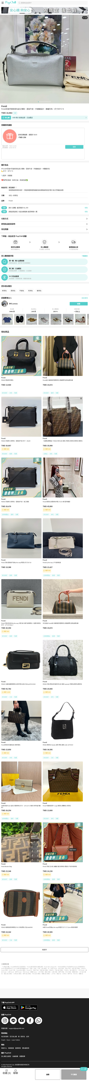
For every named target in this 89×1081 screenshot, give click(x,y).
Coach (3, 1040)
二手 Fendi (81, 970)
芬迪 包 (51, 970)
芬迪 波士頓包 (44, 970)
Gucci (8, 1040)
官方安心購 (13, 1036)
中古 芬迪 (68, 972)
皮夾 (27, 1036)
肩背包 (13, 291)
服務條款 (18, 1048)
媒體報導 (22, 1056)
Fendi (11, 201)
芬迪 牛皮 (36, 970)
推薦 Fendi (33, 972)
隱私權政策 (25, 1048)
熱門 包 (70, 974)
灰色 (35, 968)
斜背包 (15, 195)
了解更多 (85, 256)
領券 (74, 147)
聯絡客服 (11, 1048)
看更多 (44, 950)
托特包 (30, 291)
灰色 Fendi (54, 968)
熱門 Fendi (18, 972)
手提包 (21, 291)
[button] (12, 310)
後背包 (39, 291)
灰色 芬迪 (61, 968)
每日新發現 (4, 1036)
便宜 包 (59, 974)
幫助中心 (4, 1048)
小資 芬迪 (54, 972)
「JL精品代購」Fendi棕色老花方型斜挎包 (13, 967)
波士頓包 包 (73, 970)
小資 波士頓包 (17, 974)
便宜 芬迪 (47, 972)
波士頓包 (44, 968)
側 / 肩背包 (21, 1036)
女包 (10, 195)
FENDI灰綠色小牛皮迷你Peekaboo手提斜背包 (71, 967)
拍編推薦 (15, 1056)
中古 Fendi (26, 972)
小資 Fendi (11, 972)
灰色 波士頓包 (76, 968)
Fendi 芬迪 (4, 970)
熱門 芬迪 (61, 972)
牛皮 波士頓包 (59, 970)
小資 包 (64, 974)
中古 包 (75, 974)
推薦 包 (81, 974)
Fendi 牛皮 (12, 970)
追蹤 (78, 304)
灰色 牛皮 (68, 968)
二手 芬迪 (41, 972)
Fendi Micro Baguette (50, 967)
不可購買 (74, 1074)
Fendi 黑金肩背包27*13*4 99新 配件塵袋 (13, 968)
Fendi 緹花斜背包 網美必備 (35, 967)
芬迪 (31, 968)
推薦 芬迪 (75, 972)
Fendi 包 (29, 970)
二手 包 (53, 974)
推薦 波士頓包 (46, 974)
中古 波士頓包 (36, 974)
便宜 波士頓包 (8, 974)
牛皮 (39, 968)
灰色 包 (83, 968)
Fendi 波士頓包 (20, 970)
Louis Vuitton (16, 1040)
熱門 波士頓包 (27, 974)
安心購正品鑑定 (6, 1056)
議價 (47, 1074)
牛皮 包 (66, 970)
